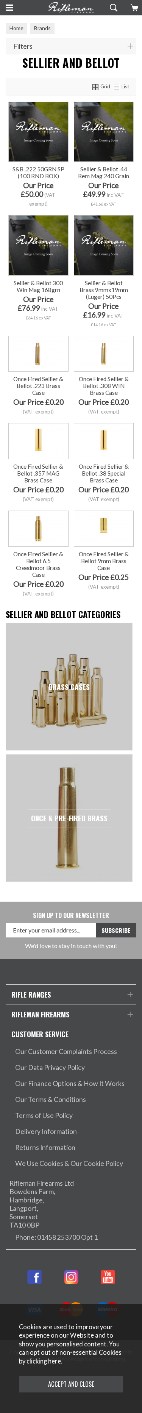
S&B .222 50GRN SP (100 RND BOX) (38, 172)
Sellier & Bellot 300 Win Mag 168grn (38, 286)
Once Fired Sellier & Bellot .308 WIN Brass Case (104, 385)
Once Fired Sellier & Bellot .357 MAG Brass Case (38, 473)
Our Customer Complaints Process (66, 1051)
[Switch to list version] (117, 86)
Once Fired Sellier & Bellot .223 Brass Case (38, 385)
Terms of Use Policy (44, 1115)
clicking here (44, 1361)
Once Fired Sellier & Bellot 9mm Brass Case (104, 561)
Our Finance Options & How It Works (70, 1083)
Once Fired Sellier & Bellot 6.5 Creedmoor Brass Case (38, 564)
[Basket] (133, 7)
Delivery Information (46, 1131)
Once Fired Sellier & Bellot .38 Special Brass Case (104, 473)
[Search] (112, 7)
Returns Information (45, 1147)
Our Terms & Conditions (50, 1099)
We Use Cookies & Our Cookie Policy (69, 1163)
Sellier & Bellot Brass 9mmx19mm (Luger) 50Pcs (104, 289)
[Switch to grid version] (95, 86)
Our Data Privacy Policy (50, 1067)
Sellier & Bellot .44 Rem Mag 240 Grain (103, 172)
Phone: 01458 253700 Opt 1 (56, 1237)
